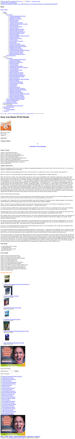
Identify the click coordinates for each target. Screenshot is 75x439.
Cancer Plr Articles (13, 21)
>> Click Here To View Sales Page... (37, 146)
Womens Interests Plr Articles (16, 53)
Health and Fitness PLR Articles (16, 29)
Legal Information (10, 109)
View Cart (19, 1)
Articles (6, 436)
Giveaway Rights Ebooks (12, 100)
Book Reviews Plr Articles (15, 18)
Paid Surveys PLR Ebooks (8, 394)
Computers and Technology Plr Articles (18, 24)
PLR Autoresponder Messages (11, 103)
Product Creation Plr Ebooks (8, 398)
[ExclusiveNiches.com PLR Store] (9, 2)
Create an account (36, 1)
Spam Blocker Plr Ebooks (8, 405)
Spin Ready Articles (11, 55)
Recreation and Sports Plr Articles (17, 45)
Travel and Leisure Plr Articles (16, 51)
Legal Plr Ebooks (13, 84)
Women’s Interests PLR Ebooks (16, 96)
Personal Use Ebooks (11, 101)
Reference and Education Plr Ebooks (17, 89)
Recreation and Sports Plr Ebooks (17, 88)
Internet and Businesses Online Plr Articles (19, 35)
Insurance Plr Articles (14, 34)
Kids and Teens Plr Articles (15, 38)
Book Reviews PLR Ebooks (16, 62)
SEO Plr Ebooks (6, 399)
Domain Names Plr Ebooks (8, 388)
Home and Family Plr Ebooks (16, 74)
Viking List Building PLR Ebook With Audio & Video (16, 331)
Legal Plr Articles (13, 39)
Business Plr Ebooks (14, 63)
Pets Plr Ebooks (13, 85)
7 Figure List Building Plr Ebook (11, 296)
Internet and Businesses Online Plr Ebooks (19, 79)
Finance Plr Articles (13, 25)
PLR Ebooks (9, 58)
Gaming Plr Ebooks (14, 71)
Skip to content (4, 9)
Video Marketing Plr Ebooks (8, 408)
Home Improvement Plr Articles (16, 33)
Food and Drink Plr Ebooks (15, 70)
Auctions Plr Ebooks (7, 380)
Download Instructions (9, 107)
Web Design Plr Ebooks (7, 410)
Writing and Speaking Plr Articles (17, 54)
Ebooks (5, 113)
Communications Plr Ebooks (16, 66)
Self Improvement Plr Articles (16, 49)
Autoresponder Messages (20, 436)
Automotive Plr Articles (14, 17)
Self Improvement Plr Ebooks (16, 92)
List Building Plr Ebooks (30, 113)
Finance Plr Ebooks (13, 68)
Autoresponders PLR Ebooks (9, 383)
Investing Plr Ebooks (14, 80)
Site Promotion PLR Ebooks (8, 401)
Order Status (12, 1)
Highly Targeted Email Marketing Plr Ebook (14, 342)
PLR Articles (9, 14)
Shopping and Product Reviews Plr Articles (19, 50)
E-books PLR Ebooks (7, 389)
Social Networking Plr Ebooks (9, 404)
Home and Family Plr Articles (16, 30)
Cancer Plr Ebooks (13, 64)
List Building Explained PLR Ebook (12, 319)
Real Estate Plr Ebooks (14, 87)
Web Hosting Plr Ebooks (8, 413)
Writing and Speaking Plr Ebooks (17, 97)
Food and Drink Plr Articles (15, 26)
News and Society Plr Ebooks (16, 83)
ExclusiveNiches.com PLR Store (17, 437)
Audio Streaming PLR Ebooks (9, 382)
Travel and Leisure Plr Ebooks (16, 95)
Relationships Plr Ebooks (15, 91)
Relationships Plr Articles (15, 47)
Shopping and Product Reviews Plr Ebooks (19, 93)
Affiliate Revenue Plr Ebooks (9, 379)
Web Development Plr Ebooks (9, 411)
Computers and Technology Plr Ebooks (18, 67)
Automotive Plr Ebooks (14, 60)
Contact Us (6, 111)
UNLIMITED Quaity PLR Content (14, 105)
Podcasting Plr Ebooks (7, 395)
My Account (5, 1)
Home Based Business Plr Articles (17, 31)
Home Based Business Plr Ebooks (17, 75)
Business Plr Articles (14, 20)
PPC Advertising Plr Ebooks (8, 397)
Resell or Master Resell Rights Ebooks (15, 99)
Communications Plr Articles (16, 22)
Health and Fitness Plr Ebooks (16, 72)
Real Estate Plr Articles (14, 43)
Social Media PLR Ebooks (8, 402)
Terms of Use (7, 108)
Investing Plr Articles (14, 37)
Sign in (28, 1)
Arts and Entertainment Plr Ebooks (17, 59)
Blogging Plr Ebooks (7, 385)
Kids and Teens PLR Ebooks (16, 82)
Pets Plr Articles (13, 42)
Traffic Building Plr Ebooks (8, 407)
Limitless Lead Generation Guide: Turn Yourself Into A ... (17, 284)
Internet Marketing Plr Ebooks (9, 392)
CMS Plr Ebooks (6, 386)
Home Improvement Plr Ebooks (16, 76)
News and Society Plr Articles (16, 41)
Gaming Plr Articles (14, 28)
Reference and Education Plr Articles (17, 46)
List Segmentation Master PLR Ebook (12, 307)
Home (5, 12)
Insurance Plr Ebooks (14, 78)
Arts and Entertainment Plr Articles (17, 16)
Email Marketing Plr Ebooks (8, 391)
